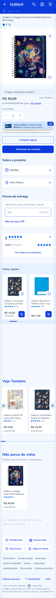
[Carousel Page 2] (7, 441)
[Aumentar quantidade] (20, 115)
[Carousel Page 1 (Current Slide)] (3, 441)
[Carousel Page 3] (12, 441)
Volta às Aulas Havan (19, 520)
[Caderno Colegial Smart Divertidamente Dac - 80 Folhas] (15, 476)
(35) (42, 306)
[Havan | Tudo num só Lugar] (16, 4)
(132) (16, 306)
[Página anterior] (5, 4)
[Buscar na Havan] (34, 4)
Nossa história (9, 558)
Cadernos (35, 520)
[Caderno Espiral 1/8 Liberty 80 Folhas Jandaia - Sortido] (15, 400)
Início (4, 520)
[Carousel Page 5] (21, 441)
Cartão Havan (39, 563)
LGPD (47, 579)
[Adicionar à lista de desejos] (50, 77)
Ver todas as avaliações (28, 252)
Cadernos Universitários (12, 524)
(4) (14, 421)
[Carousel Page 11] (48, 441)
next (52, 406)
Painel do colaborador (12, 563)
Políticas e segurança (11, 579)
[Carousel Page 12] (53, 441)
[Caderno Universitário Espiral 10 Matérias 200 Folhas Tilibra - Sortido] (42, 400)
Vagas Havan (40, 558)
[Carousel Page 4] (16, 441)
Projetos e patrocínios (44, 568)
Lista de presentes (25, 558)
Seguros (27, 563)
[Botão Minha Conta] (42, 4)
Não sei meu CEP (15, 221)
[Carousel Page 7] (30, 441)
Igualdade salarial (10, 568)
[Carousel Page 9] (39, 441)
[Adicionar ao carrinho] (22, 314)
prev (4, 406)
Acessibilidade (34, 579)
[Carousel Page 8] (35, 441)
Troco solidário (26, 568)
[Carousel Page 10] (44, 441)
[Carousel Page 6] (25, 441)
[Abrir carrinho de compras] (50, 4)
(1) (14, 497)
